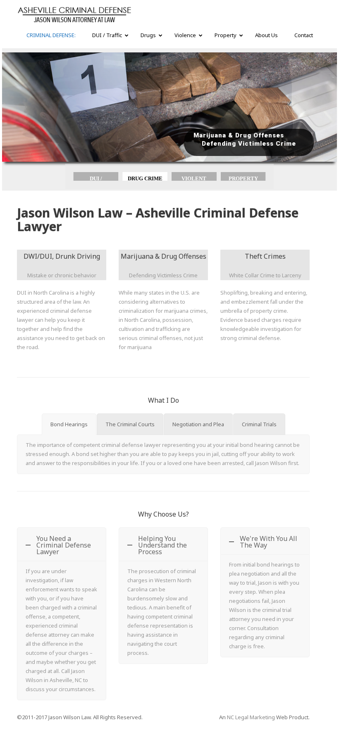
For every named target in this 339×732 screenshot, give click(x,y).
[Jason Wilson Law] (74, 15)
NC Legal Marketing (251, 717)
